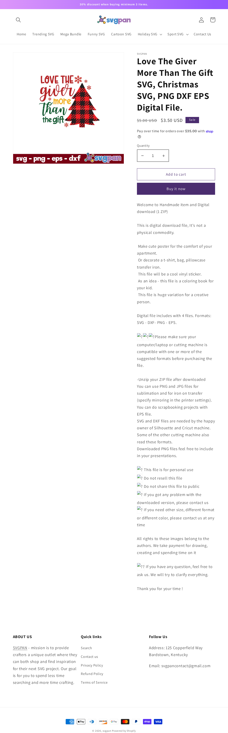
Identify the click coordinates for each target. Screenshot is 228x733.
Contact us (89, 656)
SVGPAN (20, 647)
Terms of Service (94, 682)
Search (86, 648)
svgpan (107, 730)
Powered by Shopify (124, 730)
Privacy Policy (92, 665)
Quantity (143, 145)
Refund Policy (92, 673)
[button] (18, 20)
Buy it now (176, 188)
